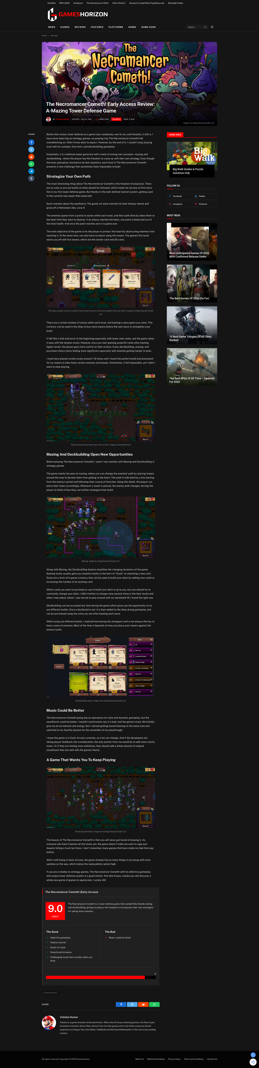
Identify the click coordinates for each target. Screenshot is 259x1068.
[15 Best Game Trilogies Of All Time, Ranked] (192, 322)
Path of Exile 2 (118, 3)
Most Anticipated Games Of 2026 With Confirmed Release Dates (189, 251)
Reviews (80, 27)
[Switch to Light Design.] (211, 27)
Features (97, 27)
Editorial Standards (156, 1059)
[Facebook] (31, 142)
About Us (139, 1059)
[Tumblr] (31, 178)
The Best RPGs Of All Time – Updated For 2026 (191, 376)
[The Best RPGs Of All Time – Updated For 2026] (192, 363)
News (51, 27)
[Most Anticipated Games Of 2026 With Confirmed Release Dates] (192, 238)
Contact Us (212, 1059)
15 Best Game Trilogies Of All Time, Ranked (190, 334)
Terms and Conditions (194, 1059)
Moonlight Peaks (175, 3)
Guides (65, 27)
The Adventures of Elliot (98, 3)
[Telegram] (31, 171)
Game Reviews (50, 993)
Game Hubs (148, 27)
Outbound (78, 3)
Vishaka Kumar (62, 119)
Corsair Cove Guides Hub (188, 169)
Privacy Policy (174, 1059)
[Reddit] (31, 157)
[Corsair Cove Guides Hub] (192, 156)
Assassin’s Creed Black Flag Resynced (146, 3)
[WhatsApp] (31, 164)
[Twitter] (31, 150)
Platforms (116, 27)
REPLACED (64, 3)
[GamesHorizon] (77, 14)
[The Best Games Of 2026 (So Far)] (192, 280)
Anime (132, 27)
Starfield (51, 3)
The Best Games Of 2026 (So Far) (189, 294)
